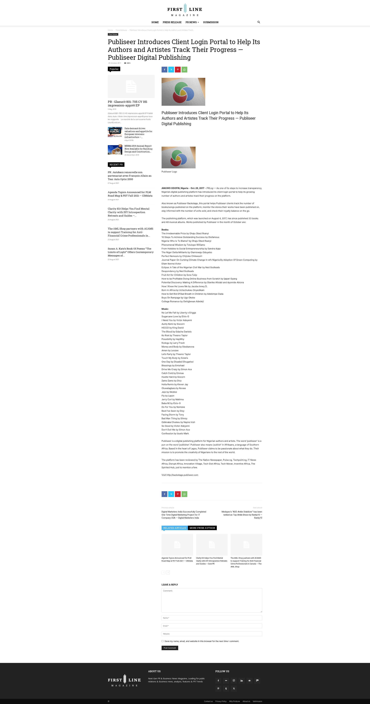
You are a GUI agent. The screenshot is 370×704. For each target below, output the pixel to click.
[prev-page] (163, 572)
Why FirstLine (234, 701)
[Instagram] (234, 680)
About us (246, 701)
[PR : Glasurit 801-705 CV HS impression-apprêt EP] (131, 86)
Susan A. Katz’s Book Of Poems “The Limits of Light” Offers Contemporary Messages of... (131, 252)
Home (155, 22)
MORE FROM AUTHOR (202, 527)
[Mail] (249, 681)
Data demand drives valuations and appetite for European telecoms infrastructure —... (138, 132)
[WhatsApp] (184, 69)
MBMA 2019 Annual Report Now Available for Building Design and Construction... (138, 149)
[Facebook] (164, 69)
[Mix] (257, 681)
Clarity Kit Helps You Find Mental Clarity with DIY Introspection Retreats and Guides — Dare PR (211, 561)
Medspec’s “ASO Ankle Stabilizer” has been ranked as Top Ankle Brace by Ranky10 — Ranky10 (242, 514)
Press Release (172, 22)
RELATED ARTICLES (174, 527)
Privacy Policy (220, 701)
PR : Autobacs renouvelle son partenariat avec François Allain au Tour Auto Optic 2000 (129, 176)
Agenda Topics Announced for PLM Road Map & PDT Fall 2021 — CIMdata (130, 194)
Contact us (208, 701)
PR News (191, 22)
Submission (211, 22)
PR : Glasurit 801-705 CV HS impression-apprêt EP (127, 103)
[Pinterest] (178, 69)
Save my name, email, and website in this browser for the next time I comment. (202, 641)
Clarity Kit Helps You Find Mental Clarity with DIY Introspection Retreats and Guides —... (128, 212)
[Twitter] (171, 69)
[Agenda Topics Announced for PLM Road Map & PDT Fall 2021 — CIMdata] (177, 545)
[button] (258, 22)
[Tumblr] (226, 689)
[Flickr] (226, 681)
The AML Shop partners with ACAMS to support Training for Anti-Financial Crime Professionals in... (130, 232)
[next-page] (168, 572)
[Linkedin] (242, 681)
